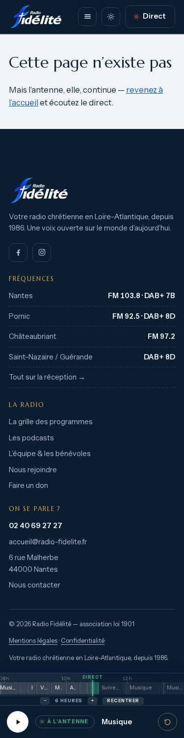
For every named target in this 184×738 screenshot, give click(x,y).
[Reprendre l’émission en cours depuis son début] (167, 722)
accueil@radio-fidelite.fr (48, 541)
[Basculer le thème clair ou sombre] (111, 16)
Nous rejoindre (33, 469)
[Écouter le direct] (17, 722)
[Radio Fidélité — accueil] (36, 16)
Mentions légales (33, 640)
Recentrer (123, 700)
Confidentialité (83, 640)
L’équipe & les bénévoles (50, 453)
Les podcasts (31, 437)
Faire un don (28, 485)
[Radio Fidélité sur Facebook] (18, 252)
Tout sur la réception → (47, 377)
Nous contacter (34, 585)
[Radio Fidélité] (92, 190)
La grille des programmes (51, 421)
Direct (154, 16)
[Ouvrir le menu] (87, 16)
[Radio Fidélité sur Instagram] (41, 252)
